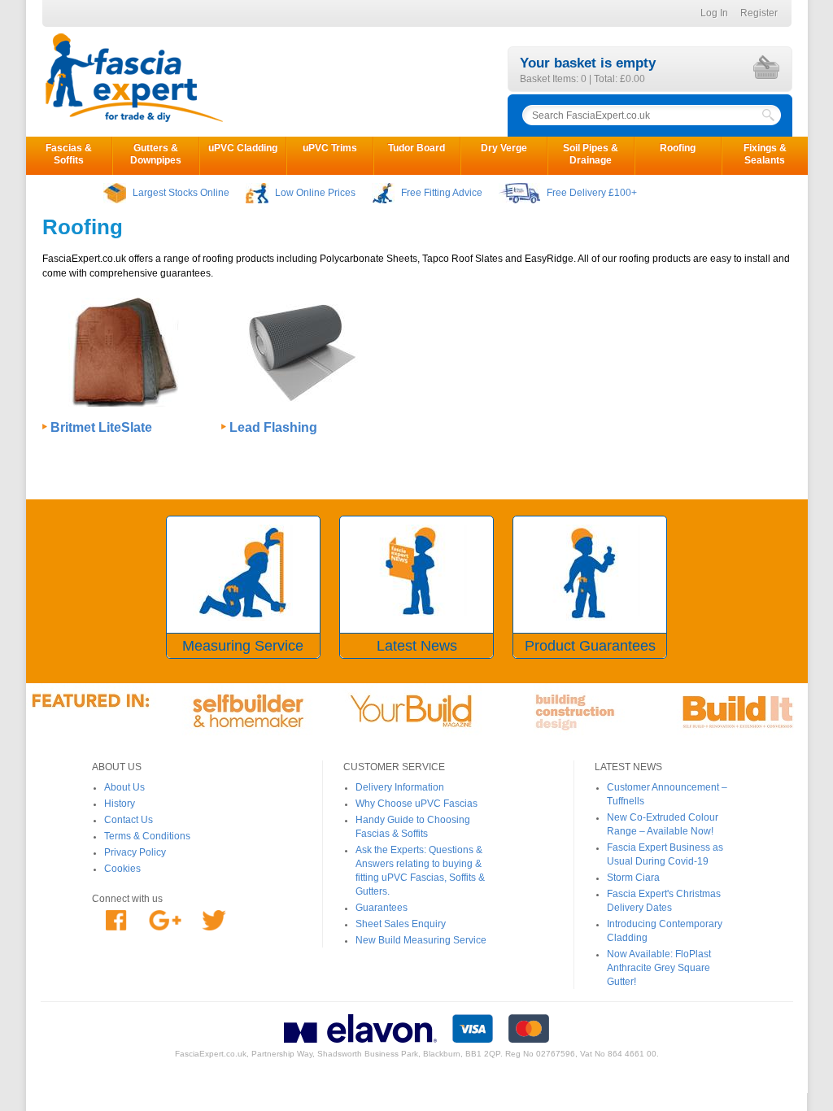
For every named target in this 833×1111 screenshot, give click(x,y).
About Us (124, 787)
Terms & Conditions (147, 836)
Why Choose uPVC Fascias (416, 803)
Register (759, 13)
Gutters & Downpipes (155, 154)
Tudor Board (416, 148)
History (119, 803)
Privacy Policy (135, 852)
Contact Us (128, 820)
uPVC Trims (330, 148)
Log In (714, 13)
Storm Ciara (633, 877)
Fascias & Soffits (69, 154)
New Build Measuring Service (420, 940)
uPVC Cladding (242, 148)
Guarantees (381, 907)
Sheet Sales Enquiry (400, 924)
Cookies (122, 868)
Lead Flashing (273, 427)
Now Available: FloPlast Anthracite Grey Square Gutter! (659, 967)
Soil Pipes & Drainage (590, 154)
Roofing (678, 148)
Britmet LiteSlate (101, 427)
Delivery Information (399, 787)
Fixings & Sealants (765, 154)
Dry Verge (504, 148)
